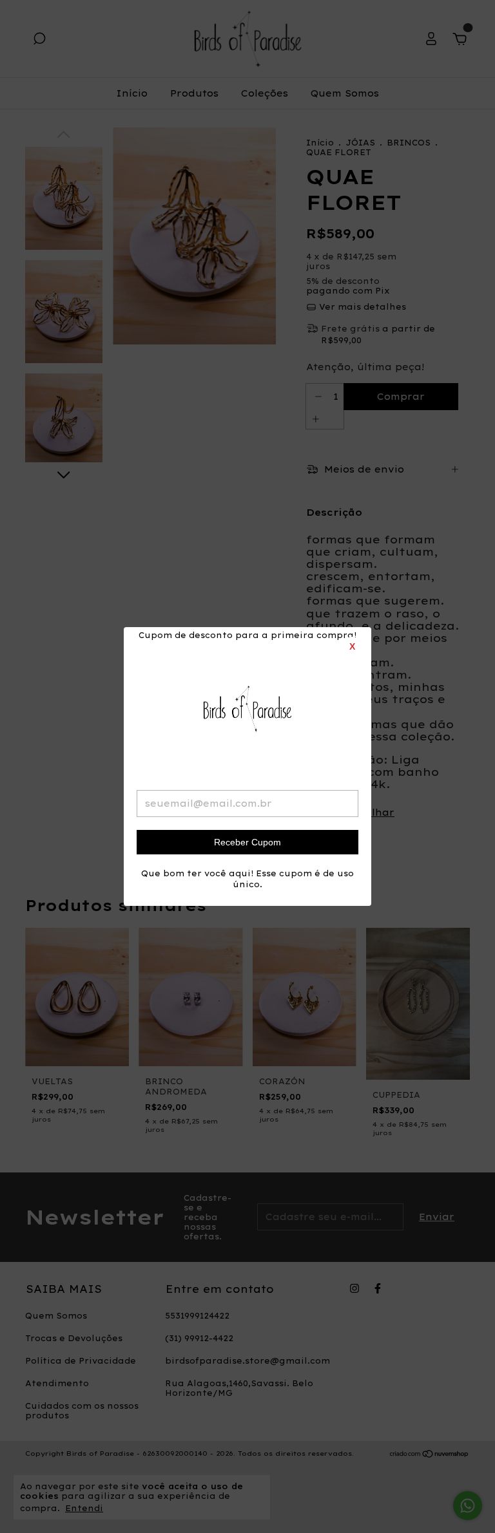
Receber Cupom (247, 842)
